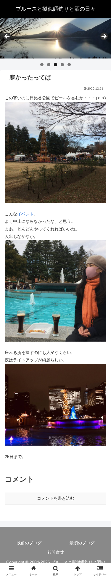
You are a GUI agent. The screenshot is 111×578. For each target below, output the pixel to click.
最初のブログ (82, 542)
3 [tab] (55, 64)
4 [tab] (62, 64)
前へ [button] (7, 36)
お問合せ (55, 551)
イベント (25, 214)
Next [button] (103, 36)
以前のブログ (29, 542)
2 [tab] (48, 64)
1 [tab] (42, 64)
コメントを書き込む (55, 498)
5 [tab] (69, 64)
